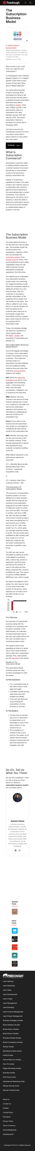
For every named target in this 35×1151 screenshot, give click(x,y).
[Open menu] (25, 3)
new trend (15, 658)
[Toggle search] (30, 2)
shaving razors (11, 260)
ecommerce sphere (13, 257)
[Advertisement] (17, 221)
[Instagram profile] (19, 850)
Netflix (11, 336)
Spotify (17, 336)
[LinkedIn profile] (15, 850)
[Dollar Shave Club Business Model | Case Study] (12, 964)
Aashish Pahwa (13, 45)
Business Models (11, 48)
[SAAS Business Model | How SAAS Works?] (12, 955)
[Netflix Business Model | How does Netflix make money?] (12, 947)
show (18, 145)
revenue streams (19, 371)
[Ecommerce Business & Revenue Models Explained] (12, 931)
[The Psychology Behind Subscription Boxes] (12, 912)
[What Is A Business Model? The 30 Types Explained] (12, 939)
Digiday (18, 105)
